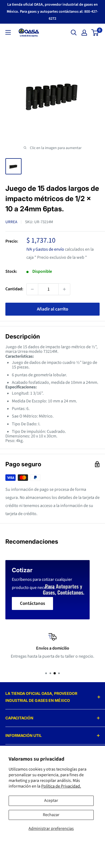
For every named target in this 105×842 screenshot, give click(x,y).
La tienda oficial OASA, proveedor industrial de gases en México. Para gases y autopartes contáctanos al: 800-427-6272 (52, 11)
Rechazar (51, 815)
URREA (11, 222)
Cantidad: (14, 289)
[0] (95, 32)
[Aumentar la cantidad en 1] (64, 289)
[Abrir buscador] (74, 33)
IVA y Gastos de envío (45, 249)
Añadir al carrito (52, 309)
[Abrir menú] (8, 32)
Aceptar (51, 800)
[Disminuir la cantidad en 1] (32, 289)
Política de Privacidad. (61, 786)
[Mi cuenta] (84, 33)
